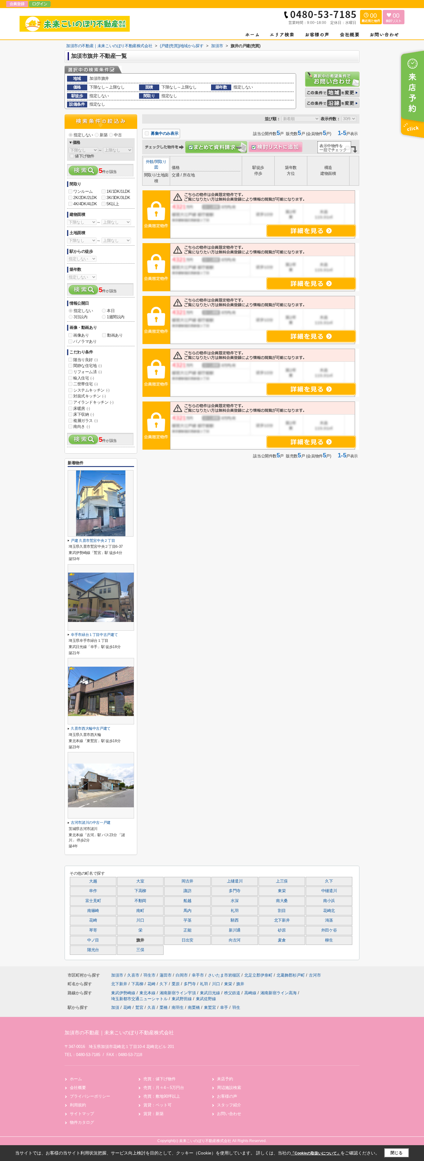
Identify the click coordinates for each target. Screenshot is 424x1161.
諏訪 (187, 891)
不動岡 (140, 901)
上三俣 (282, 881)
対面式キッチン (89, 396)
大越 (93, 881)
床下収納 (83, 414)
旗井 (240, 984)
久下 (329, 881)
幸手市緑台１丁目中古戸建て (94, 635)
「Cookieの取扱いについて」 (316, 1153)
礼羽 (234, 911)
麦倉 (282, 940)
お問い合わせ (229, 1113)
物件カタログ (82, 1122)
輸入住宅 (83, 378)
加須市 (117, 975)
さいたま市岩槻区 (224, 975)
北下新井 (282, 920)
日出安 (187, 940)
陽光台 (93, 950)
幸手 (224, 1007)
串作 (93, 891)
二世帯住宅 (85, 384)
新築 (103, 135)
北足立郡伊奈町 (258, 975)
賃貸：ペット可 (157, 1105)
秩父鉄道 (232, 993)
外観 (150, 161)
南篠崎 (93, 911)
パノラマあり (85, 341)
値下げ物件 (84, 156)
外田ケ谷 (329, 930)
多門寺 (235, 891)
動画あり (115, 335)
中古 (118, 135)
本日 (111, 310)
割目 (282, 911)
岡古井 (187, 881)
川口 (140, 920)
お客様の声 (227, 1096)
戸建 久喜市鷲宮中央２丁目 (93, 540)
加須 (115, 1007)
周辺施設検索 (229, 1087)
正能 (187, 930)
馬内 (187, 911)
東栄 (282, 891)
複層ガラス (85, 420)
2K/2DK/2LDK (85, 197)
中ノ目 (93, 940)
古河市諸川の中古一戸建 (91, 822)
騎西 (234, 920)
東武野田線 (182, 998)
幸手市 (198, 975)
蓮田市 (166, 975)
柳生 (329, 940)
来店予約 (225, 1079)
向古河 (235, 940)
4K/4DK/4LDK (85, 204)
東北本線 (148, 993)
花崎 (93, 920)
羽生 (236, 1007)
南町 (140, 911)
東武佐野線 (206, 998)
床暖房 (81, 408)
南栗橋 (194, 1007)
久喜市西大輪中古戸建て (91, 728)
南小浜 (329, 901)
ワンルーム (83, 191)
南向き (81, 426)
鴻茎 (329, 920)
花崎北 (329, 911)
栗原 (176, 984)
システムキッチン (91, 390)
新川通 (235, 930)
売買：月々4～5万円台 (163, 1087)
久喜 (151, 1007)
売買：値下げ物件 (159, 1079)
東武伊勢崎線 (124, 993)
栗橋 (164, 1007)
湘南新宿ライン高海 (279, 993)
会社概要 (78, 1087)
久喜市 (133, 975)
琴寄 (93, 930)
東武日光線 (210, 993)
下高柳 (140, 891)
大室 (140, 881)
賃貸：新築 (153, 1113)
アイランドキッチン (93, 402)
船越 (187, 901)
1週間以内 (115, 317)
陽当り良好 (85, 359)
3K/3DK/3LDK (118, 197)
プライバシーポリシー (90, 1096)
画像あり (81, 335)
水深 (234, 901)
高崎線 (251, 993)
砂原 (282, 930)
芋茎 (187, 920)
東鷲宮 (210, 1007)
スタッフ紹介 (229, 1105)
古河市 (315, 975)
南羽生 (178, 1007)
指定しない (83, 135)
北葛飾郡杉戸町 (291, 975)
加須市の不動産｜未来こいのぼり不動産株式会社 (119, 1032)
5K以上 (112, 204)
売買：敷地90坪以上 (161, 1096)
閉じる (396, 1152)
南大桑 (282, 901)
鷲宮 (139, 1007)
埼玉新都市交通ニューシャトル (140, 998)
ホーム (76, 1079)
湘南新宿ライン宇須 (178, 993)
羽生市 (149, 975)
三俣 (140, 950)
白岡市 (182, 975)
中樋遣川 (329, 891)
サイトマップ (82, 1113)
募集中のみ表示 (164, 133)
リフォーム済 (87, 372)
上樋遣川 (235, 881)
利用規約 (78, 1105)
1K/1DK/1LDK (118, 191)
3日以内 (80, 317)
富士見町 (93, 901)
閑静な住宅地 (87, 365)
